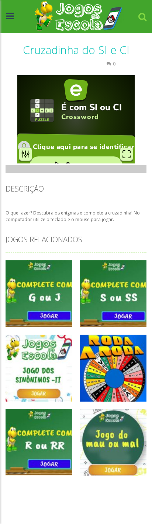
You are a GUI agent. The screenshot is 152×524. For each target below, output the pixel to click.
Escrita (45, 64)
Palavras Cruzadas (80, 64)
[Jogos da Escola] (78, 16)
